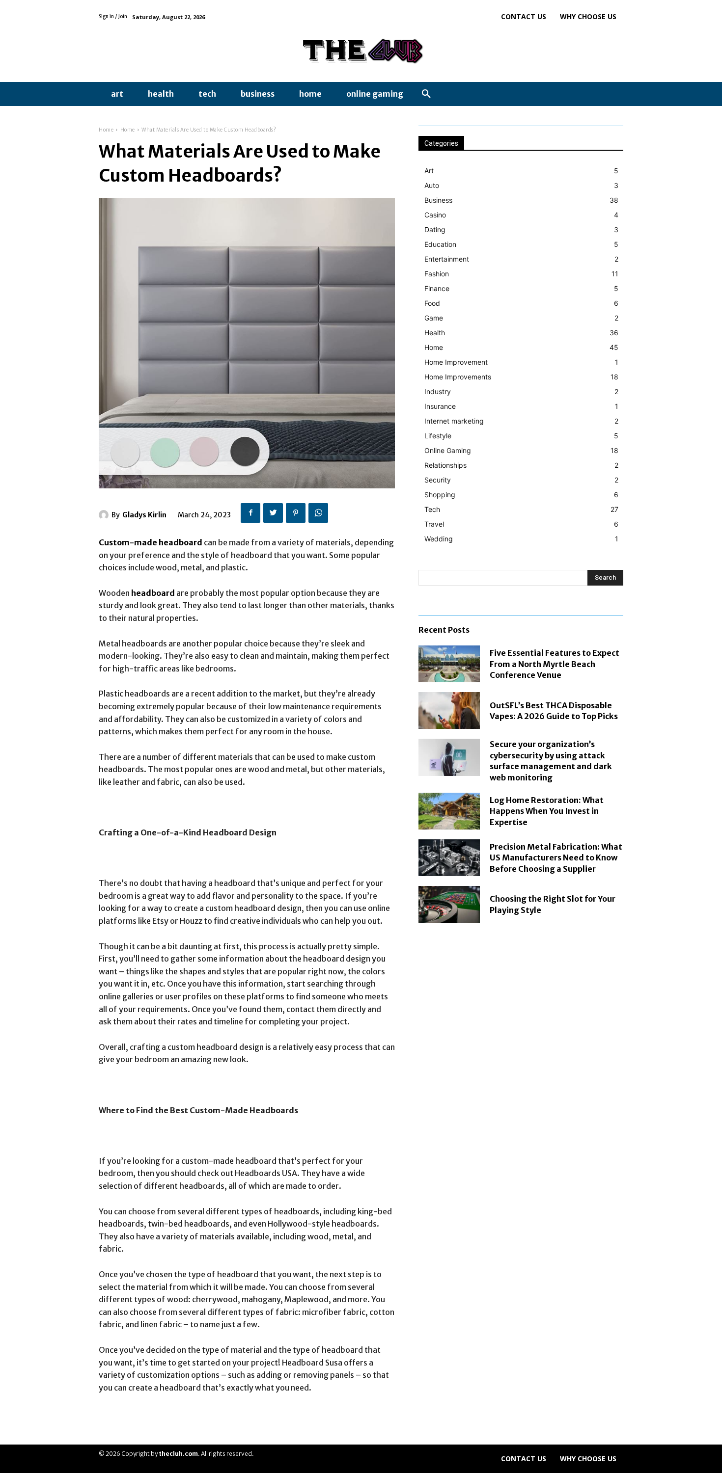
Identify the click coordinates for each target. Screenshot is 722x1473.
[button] (426, 94)
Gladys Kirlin (144, 514)
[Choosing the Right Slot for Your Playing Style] (449, 904)
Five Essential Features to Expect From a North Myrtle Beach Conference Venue (554, 664)
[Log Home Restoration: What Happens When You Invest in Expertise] (449, 811)
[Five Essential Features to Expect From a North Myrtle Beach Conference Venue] (449, 663)
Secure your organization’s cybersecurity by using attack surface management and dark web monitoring (551, 760)
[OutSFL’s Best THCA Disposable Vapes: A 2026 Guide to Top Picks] (449, 710)
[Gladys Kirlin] (105, 515)
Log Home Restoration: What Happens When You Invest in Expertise (547, 811)
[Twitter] (273, 513)
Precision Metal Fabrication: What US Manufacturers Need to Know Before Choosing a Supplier (556, 858)
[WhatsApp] (318, 513)
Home (106, 130)
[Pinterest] (295, 513)
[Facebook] (250, 513)
